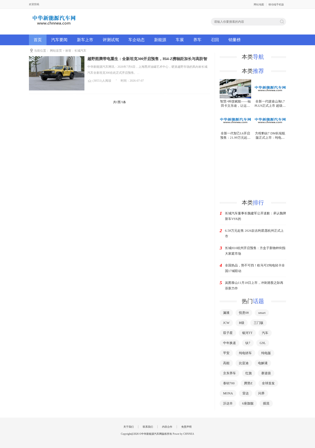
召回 (215, 40)
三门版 (258, 323)
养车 (197, 40)
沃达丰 (228, 403)
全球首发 (268, 383)
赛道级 (266, 373)
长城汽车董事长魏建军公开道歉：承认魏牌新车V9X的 (255, 216)
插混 (266, 403)
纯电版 (266, 353)
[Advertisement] (253, 166)
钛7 (247, 343)
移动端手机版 (276, 4)
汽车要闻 (59, 40)
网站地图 (259, 4)
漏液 (226, 312)
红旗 (248, 373)
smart (262, 312)
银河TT (247, 333)
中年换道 (229, 343)
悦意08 (244, 312)
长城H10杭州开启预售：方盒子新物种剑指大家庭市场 (255, 250)
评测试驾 (111, 40)
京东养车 (229, 373)
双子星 (228, 333)
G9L (263, 343)
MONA (228, 393)
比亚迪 (244, 363)
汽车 (265, 333)
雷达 (245, 393)
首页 (38, 40)
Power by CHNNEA (183, 433)
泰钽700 (229, 383)
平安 (226, 353)
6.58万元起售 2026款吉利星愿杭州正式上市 (254, 233)
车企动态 (136, 40)
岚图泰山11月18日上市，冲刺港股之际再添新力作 (254, 285)
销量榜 (234, 40)
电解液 (263, 363)
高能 (226, 363)
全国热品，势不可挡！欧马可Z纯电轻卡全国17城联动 (255, 268)
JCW (226, 323)
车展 (180, 40)
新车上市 (85, 40)
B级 (241, 323)
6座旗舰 (248, 403)
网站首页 (56, 50)
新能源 (160, 40)
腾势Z (248, 383)
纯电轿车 (245, 353)
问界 (261, 393)
